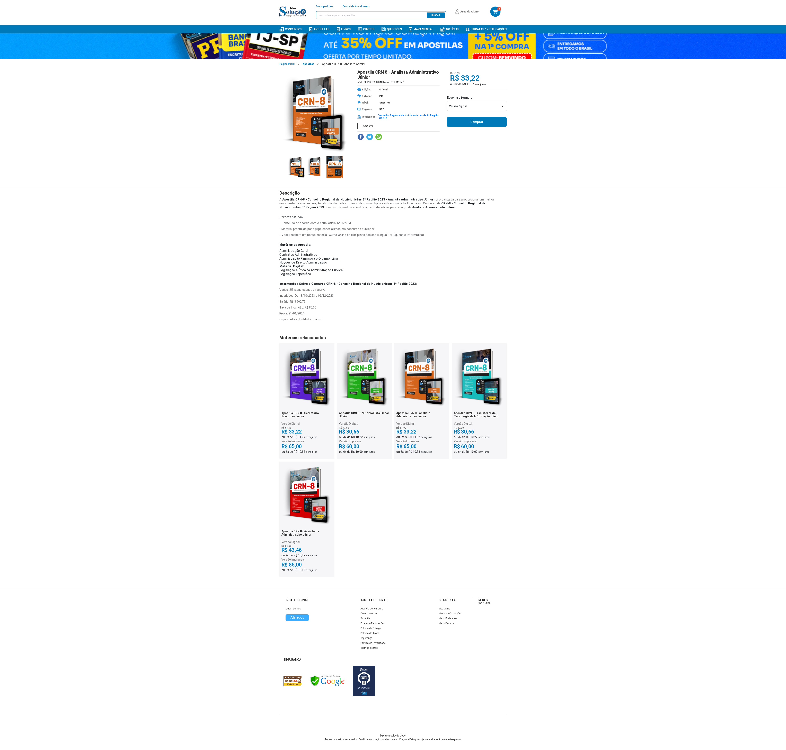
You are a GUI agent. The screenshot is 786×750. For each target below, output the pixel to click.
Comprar (476, 122)
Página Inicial (287, 64)
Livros (346, 29)
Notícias (452, 29)
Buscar (435, 15)
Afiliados (297, 617)
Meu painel (445, 608)
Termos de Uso (369, 647)
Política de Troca (369, 633)
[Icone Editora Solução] (293, 12)
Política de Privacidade (372, 643)
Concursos (293, 29)
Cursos (368, 29)
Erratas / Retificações (489, 29)
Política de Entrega (370, 628)
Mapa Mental (423, 29)
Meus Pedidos (446, 623)
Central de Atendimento (356, 6)
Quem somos (293, 608)
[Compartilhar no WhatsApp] (378, 137)
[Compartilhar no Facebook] (360, 137)
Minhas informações (450, 613)
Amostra (368, 125)
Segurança (366, 638)
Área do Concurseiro (371, 608)
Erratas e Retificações (372, 623)
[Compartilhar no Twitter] (369, 137)
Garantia (365, 618)
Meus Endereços (448, 618)
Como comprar (368, 613)
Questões (394, 29)
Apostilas (321, 29)
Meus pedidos (324, 6)
